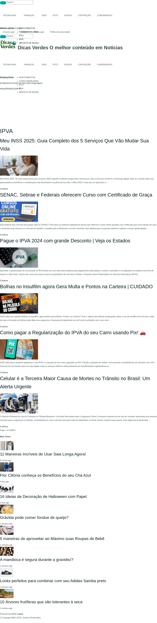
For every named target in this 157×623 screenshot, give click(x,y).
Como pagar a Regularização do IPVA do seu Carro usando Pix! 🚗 (73, 332)
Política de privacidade (60, 32)
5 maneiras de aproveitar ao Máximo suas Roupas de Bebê (52, 538)
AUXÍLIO (68, 15)
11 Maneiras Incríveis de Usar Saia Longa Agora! (21, 83)
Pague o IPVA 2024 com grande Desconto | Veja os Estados (65, 240)
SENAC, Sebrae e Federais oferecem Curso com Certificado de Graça (76, 194)
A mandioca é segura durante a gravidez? (36, 559)
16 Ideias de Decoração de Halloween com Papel (43, 496)
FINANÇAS (29, 15)
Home (2, 89)
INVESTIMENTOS (27, 28)
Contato (24, 32)
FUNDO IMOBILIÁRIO (28, 81)
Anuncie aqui (9, 32)
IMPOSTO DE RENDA (29, 43)
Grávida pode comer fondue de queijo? (34, 517)
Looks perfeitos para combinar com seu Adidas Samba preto (53, 581)
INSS (44, 15)
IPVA (21, 39)
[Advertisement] (78, 109)
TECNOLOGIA (9, 15)
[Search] (3, 2)
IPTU (21, 36)
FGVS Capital (17, 614)
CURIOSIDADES (104, 15)
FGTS (55, 15)
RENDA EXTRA (7, 28)
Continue (4, 189)
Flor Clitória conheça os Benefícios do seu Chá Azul (45, 475)
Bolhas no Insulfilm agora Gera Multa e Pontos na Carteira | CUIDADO (76, 286)
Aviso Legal (39, 32)
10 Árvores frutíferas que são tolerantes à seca (41, 602)
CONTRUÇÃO (84, 15)
